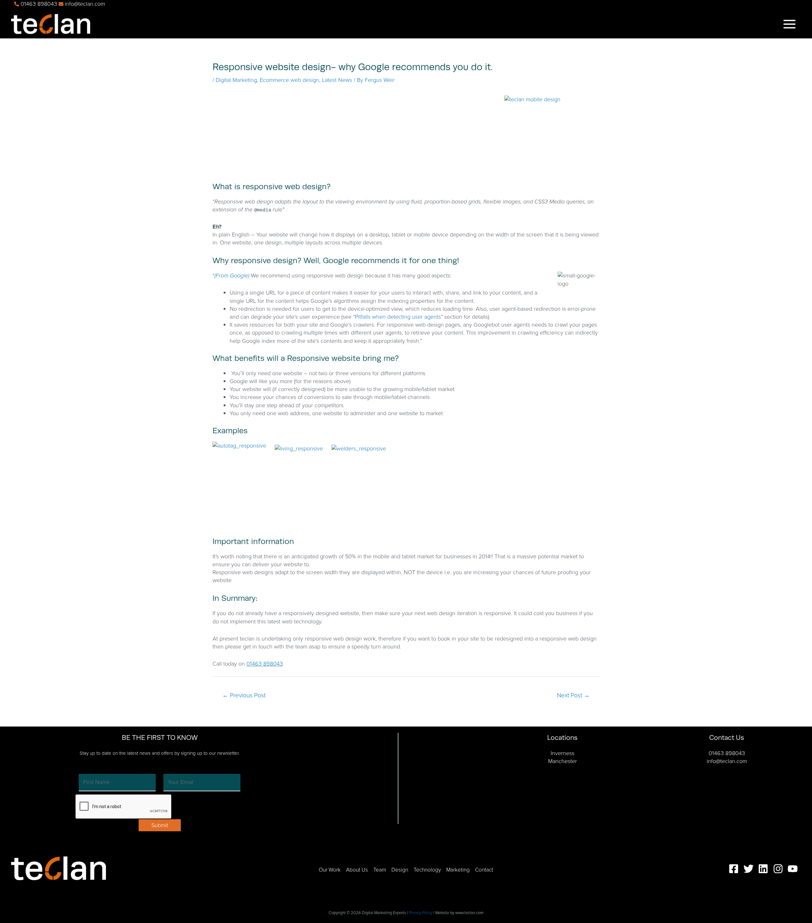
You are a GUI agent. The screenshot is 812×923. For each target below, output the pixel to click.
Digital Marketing (236, 80)
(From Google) (231, 275)
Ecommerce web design (289, 80)
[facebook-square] (735, 869)
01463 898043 (264, 664)
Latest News (337, 80)
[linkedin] (764, 869)
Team (379, 870)
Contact (484, 870)
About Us (357, 870)
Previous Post (243, 695)
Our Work (330, 870)
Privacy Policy (420, 913)
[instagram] (779, 869)
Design (399, 870)
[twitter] (750, 869)
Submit (159, 825)
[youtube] (794, 869)
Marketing (458, 870)
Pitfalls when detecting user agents (398, 317)
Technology (427, 870)
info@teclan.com (727, 761)
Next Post (573, 695)
